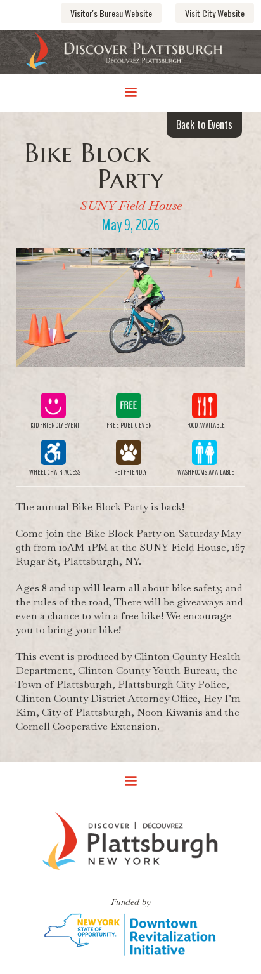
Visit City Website (215, 13)
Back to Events (204, 124)
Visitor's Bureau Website (111, 13)
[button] (130, 93)
